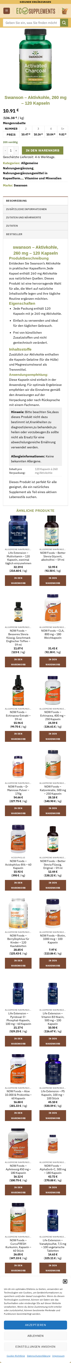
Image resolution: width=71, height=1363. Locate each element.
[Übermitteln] (64, 22)
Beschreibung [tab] (16, 200)
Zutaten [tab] (12, 225)
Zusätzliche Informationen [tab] (26, 209)
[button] (65, 1281)
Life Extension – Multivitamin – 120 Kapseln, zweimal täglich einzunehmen (18, 558)
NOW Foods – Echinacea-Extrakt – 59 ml (18, 715)
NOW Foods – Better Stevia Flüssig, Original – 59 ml (52, 864)
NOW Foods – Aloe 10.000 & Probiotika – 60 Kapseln (18, 1095)
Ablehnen (35, 1336)
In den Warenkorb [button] (18, 581)
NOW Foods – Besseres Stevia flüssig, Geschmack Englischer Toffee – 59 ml (18, 637)
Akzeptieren (35, 1325)
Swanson (20, 185)
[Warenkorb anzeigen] (65, 10)
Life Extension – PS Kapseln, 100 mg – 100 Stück (53, 1095)
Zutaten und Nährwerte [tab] (23, 217)
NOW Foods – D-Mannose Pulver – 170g (18, 790)
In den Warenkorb (42, 150)
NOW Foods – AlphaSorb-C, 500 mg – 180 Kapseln (53, 1169)
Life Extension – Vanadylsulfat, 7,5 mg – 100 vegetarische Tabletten (52, 1245)
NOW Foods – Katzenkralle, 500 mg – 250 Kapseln (53, 790)
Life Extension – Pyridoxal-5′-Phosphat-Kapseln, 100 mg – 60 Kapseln (18, 1019)
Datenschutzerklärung (38, 1355)
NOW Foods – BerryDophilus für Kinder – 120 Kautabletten (18, 941)
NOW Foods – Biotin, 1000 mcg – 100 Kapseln (53, 939)
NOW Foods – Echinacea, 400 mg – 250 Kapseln (52, 715)
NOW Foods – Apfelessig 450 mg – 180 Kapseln (18, 1169)
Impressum (58, 1355)
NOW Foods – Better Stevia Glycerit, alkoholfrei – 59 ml (52, 556)
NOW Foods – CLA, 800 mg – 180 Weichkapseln (52, 634)
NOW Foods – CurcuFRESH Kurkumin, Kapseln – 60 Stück (18, 1245)
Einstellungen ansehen (35, 1346)
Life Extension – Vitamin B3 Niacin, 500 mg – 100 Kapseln (52, 1019)
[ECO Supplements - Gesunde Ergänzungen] (36, 10)
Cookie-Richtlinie (16, 1355)
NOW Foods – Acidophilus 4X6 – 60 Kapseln (18, 864)
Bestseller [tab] (14, 234)
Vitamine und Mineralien (43, 178)
